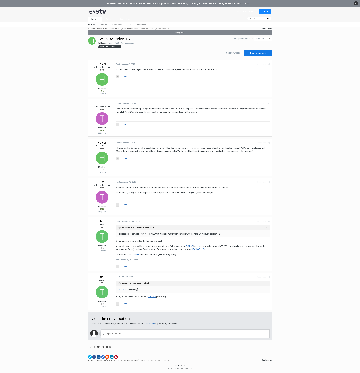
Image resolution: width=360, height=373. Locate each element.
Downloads (117, 25)
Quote (124, 77)
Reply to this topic (258, 53)
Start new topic (233, 53)
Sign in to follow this (244, 39)
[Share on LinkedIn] (112, 357)
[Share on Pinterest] (116, 357)
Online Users (141, 25)
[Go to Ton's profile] (102, 118)
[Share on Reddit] (107, 357)
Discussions (129, 43)
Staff (129, 25)
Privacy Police (180, 33)
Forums (91, 25)
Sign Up (265, 11)
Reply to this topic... (114, 333)
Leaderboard (126, 19)
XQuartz (135, 254)
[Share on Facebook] (94, 357)
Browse (94, 19)
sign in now (150, 323)
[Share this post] (269, 64)
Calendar (103, 25)
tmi (102, 221)
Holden (103, 43)
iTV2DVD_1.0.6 (199, 249)
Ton (102, 103)
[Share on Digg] (99, 357)
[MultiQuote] (117, 76)
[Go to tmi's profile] (102, 236)
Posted (125, 64)
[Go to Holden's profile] (92, 41)
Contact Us (180, 365)
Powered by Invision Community (180, 369)
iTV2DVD (189, 246)
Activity (109, 19)
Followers (260, 39)
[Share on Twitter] (90, 357)
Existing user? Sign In (246, 11)
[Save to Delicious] (103, 357)
